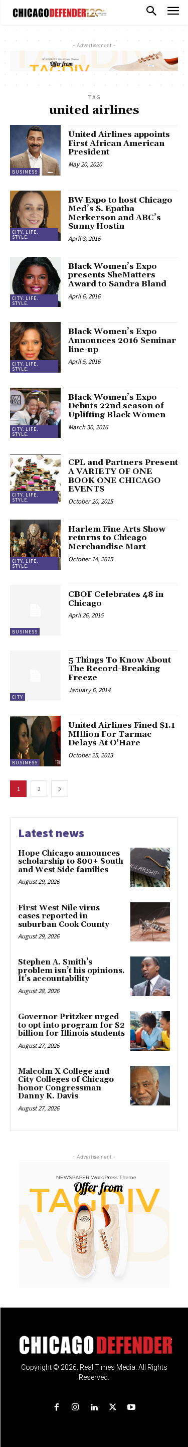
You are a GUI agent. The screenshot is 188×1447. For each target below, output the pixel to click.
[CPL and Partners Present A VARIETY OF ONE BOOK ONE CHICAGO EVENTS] (35, 478)
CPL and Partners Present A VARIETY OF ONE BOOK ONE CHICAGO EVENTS (123, 475)
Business (25, 172)
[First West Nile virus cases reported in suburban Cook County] (150, 922)
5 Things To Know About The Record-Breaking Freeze (119, 669)
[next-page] (59, 788)
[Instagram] (75, 1407)
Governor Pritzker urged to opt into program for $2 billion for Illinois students (71, 1025)
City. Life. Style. (25, 234)
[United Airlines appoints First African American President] (35, 150)
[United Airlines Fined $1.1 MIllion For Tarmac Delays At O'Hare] (35, 741)
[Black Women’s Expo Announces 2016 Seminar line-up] (35, 347)
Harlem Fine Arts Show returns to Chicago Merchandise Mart (116, 538)
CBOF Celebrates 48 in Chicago (115, 598)
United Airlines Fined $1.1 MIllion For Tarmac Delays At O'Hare (121, 734)
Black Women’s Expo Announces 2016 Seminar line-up (122, 340)
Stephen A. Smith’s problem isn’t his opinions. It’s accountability (71, 970)
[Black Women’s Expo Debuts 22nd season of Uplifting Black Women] (35, 413)
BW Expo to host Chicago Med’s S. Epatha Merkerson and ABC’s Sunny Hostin (120, 213)
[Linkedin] (94, 1407)
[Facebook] (57, 1407)
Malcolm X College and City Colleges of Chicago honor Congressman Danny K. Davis (66, 1084)
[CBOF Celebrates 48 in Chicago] (35, 610)
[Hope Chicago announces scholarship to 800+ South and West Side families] (150, 867)
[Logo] (94, 1345)
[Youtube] (131, 1407)
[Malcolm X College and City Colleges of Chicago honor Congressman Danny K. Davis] (150, 1085)
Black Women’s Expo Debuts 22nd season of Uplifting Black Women (116, 406)
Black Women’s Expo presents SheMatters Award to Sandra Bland (117, 275)
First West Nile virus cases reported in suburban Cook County (64, 916)
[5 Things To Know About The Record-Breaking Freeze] (35, 676)
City (17, 697)
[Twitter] (112, 1407)
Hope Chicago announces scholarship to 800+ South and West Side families (70, 862)
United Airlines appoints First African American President (119, 143)
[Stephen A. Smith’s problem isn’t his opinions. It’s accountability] (150, 976)
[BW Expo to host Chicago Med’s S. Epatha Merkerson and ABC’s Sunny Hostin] (35, 216)
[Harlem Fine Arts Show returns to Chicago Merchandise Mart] (35, 545)
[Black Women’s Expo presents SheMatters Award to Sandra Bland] (35, 282)
